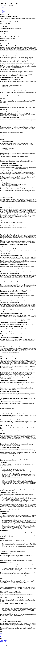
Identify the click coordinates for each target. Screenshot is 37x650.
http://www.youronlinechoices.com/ (23, 308)
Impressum (2, 636)
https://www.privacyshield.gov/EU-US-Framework (17, 178)
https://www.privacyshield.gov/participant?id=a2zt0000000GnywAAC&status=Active (17, 286)
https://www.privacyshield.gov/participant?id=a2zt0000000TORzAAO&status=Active (17, 320)
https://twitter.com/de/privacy (27, 318)
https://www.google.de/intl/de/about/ (20, 168)
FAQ (1, 633)
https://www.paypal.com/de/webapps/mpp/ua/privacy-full (25, 395)
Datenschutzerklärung (3, 635)
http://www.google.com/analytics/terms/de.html (7, 225)
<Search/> (11, 5)
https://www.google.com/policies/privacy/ (21, 350)
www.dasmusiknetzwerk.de (7, 34)
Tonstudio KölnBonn (3, 640)
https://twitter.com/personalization (25, 333)
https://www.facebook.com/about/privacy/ (22, 300)
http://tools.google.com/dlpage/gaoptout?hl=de (7, 217)
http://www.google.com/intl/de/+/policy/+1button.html (23, 271)
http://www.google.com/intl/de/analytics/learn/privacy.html (18, 227)
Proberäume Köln (3, 641)
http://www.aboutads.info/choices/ (7, 308)
